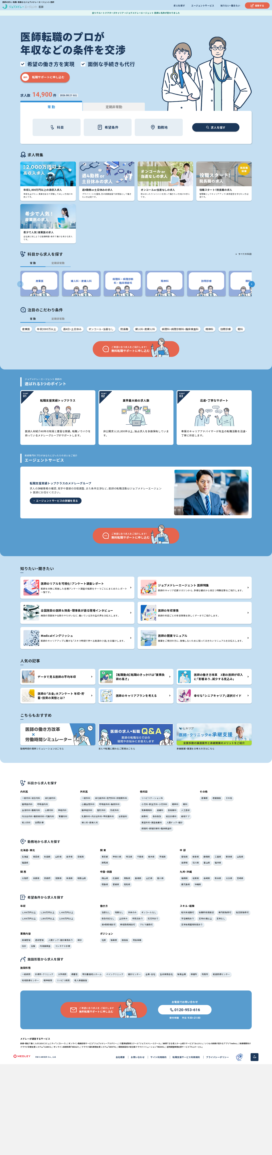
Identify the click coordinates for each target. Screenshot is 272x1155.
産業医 (26, 329)
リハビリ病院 (63, 980)
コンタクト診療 (62, 946)
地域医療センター (30, 980)
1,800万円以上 (48, 918)
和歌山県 (81, 878)
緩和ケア (185, 816)
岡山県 (105, 878)
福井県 (218, 862)
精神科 (209, 329)
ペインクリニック (114, 974)
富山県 (207, 862)
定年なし (221, 918)
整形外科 (101, 810)
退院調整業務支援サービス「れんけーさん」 (185, 1046)
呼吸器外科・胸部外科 (109, 804)
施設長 (125, 940)
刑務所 (205, 974)
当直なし (106, 912)
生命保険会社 (166, 974)
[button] (252, 284)
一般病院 (26, 974)
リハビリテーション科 (152, 798)
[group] (39, 283)
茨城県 (162, 856)
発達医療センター (221, 974)
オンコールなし (148, 912)
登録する (259, 5)
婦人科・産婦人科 (145, 329)
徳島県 (105, 884)
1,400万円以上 (66, 912)
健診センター (134, 974)
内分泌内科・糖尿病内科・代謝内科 (38, 816)
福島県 (25, 862)
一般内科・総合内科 (31, 798)
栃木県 (151, 856)
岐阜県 (196, 856)
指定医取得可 (242, 912)
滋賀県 (58, 878)
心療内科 (49, 810)
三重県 (218, 856)
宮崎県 (240, 878)
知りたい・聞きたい (230, 5)
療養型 (74, 974)
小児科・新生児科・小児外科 (154, 804)
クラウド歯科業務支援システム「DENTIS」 (99, 1046)
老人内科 (26, 822)
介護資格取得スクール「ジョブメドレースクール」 (140, 1043)
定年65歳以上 (205, 918)
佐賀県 (196, 878)
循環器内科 (27, 804)
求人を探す (179, 5)
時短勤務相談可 (127, 924)
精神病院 (48, 980)
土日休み (123, 918)
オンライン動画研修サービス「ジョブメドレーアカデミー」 (93, 1043)
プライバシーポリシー (217, 1057)
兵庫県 (36, 878)
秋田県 (47, 856)
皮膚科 (160, 810)
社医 (104, 940)
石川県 (196, 862)
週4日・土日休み (72, 329)
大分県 (229, 878)
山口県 (149, 878)
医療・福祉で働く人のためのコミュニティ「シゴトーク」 (43, 1043)
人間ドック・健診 (175, 822)
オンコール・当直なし (101, 329)
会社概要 (120, 1057)
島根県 (138, 878)
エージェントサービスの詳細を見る (57, 500)
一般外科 (86, 798)
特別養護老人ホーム (92, 974)
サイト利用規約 (158, 1057)
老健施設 (216, 798)
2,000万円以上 (66, 918)
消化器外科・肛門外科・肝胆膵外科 (111, 798)
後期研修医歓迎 (206, 912)
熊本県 (218, 878)
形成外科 (114, 810)
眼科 (240, 329)
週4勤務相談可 (109, 924)
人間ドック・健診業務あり (60, 940)
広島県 (116, 878)
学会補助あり (187, 918)
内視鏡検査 (45, 946)
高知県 (127, 884)
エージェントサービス (202, 5)
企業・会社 (150, 974)
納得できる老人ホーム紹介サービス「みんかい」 (183, 1043)
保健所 (194, 974)
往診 (24, 946)
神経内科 (62, 810)
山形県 (58, 856)
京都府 (47, 878)
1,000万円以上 (29, 912)
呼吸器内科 (42, 804)
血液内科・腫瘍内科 (31, 810)
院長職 (124, 329)
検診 (80, 940)
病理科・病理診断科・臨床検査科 (180, 329)
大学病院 (62, 974)
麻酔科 (145, 816)
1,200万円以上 (48, 912)
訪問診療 (225, 329)
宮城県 (80, 856)
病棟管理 (26, 940)
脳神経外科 (87, 810)
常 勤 (51, 106)
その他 (229, 798)
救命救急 (157, 816)
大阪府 (25, 878)
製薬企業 (181, 974)
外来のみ (132, 912)
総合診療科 (171, 816)
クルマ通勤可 (146, 924)
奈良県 (69, 878)
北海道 (25, 856)
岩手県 (69, 856)
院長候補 (137, 940)
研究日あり (137, 918)
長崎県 (207, 878)
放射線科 (172, 810)
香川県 (160, 878)
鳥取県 (127, 878)
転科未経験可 (187, 912)
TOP (254, 1058)
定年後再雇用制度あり (192, 924)
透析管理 (39, 940)
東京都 (105, 856)
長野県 (184, 862)
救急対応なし (108, 918)
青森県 (36, 856)
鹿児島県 (185, 884)
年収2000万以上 (46, 329)
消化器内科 (50, 798)
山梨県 (240, 856)
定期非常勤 (114, 106)
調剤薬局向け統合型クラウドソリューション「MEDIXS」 (142, 1046)
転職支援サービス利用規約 (186, 1057)
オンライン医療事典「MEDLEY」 (67, 1046)
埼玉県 (129, 856)
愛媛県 (116, 884)
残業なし (119, 912)
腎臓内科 (63, 816)
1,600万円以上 (29, 918)
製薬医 (114, 940)
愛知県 (184, 856)
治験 (33, 946)
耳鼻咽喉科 (147, 810)
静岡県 (207, 856)
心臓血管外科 (88, 804)
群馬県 (105, 862)
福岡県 (184, 878)
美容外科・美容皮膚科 (152, 822)
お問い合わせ (137, 1057)
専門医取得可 (224, 912)
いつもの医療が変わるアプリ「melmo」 (221, 1043)
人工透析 (185, 810)
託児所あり (153, 918)
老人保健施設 (80, 980)
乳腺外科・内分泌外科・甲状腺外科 (98, 816)
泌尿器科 (123, 816)
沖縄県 (198, 884)
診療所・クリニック (44, 974)
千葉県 (140, 856)
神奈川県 (117, 856)
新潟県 (229, 856)
